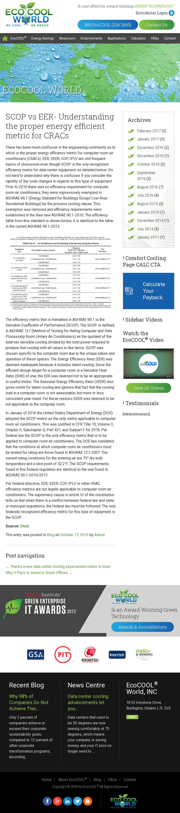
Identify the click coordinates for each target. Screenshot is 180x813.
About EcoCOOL (72, 779)
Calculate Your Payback (154, 290)
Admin (99, 535)
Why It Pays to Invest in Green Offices (39, 572)
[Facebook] (47, 801)
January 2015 (148, 212)
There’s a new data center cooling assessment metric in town (58, 566)
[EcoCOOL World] (29, 14)
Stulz (24, 526)
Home (5, 38)
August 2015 (147, 204)
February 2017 (149, 131)
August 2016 (147, 187)
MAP (132, 717)
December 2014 (150, 220)
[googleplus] (57, 801)
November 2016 (150, 156)
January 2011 (148, 237)
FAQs (155, 38)
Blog (50, 535)
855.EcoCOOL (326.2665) (108, 25)
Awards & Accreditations (142, 627)
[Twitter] (77, 801)
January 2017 (148, 139)
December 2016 (150, 147)
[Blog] (87, 801)
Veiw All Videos (148, 388)
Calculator (138, 38)
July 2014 (145, 229)
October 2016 (148, 164)
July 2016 (145, 195)
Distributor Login (152, 12)
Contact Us (156, 25)
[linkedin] (67, 801)
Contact (170, 38)
